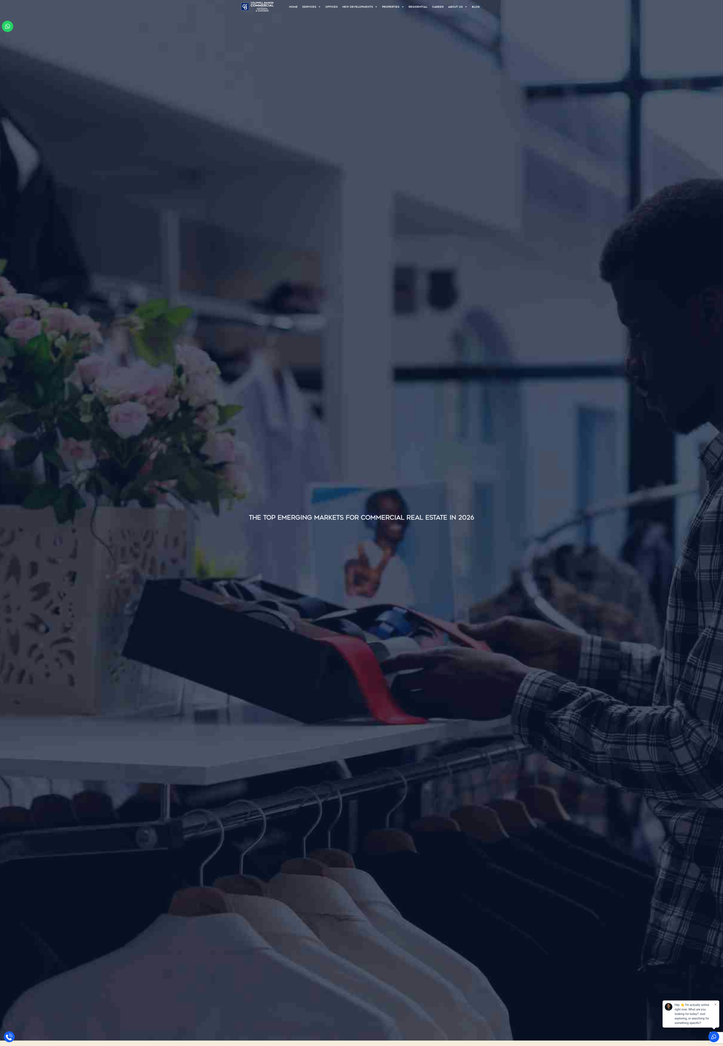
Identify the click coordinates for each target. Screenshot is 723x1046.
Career (438, 6)
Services (309, 6)
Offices (331, 6)
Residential (418, 6)
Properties (391, 6)
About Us (455, 6)
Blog (476, 6)
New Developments (357, 6)
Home (293, 6)
